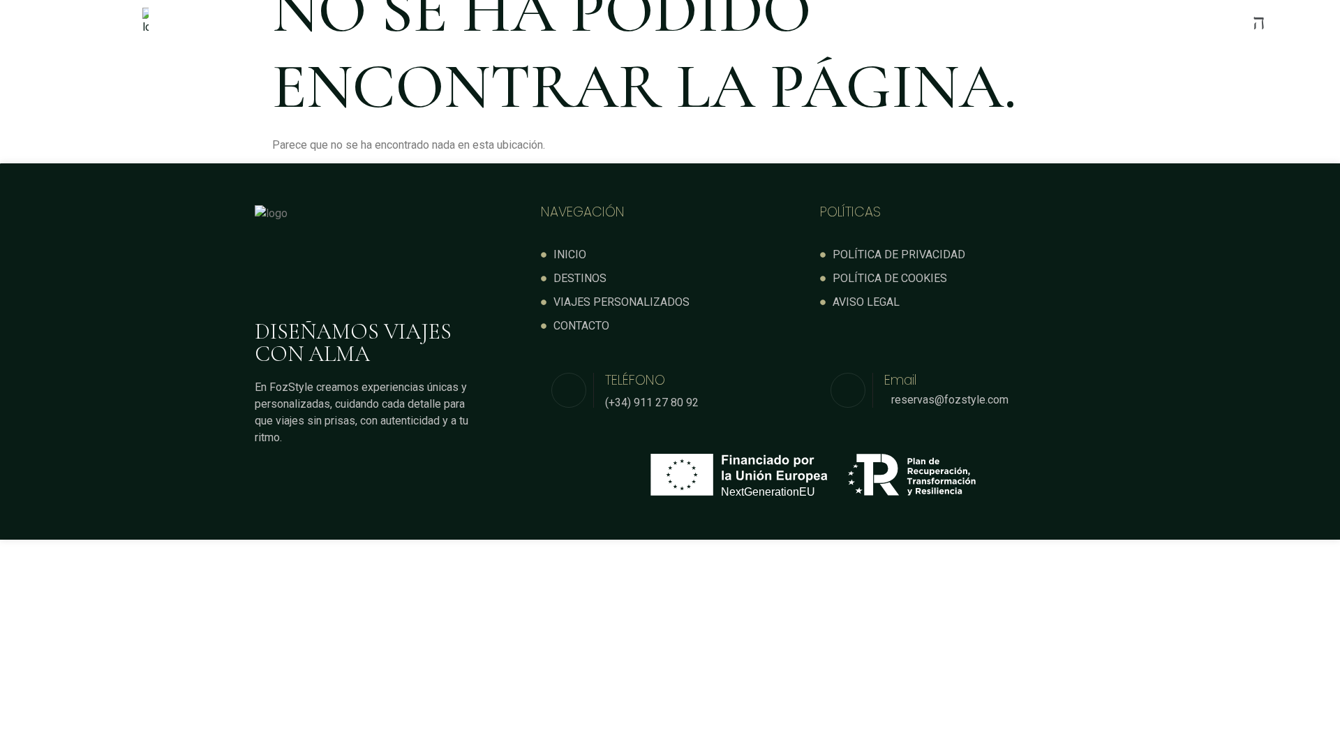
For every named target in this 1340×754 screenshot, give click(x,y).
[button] (788, 21)
